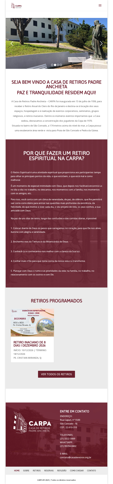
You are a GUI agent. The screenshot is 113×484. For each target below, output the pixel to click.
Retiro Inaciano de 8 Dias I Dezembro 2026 (30, 343)
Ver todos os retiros (56, 374)
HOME (17, 471)
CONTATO (91, 471)
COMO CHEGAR (77, 471)
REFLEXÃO (61, 471)
